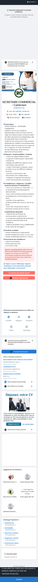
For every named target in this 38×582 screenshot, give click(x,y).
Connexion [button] (31, 2)
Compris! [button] (19, 579)
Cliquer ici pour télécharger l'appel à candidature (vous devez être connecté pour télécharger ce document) (17, 266)
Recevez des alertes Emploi (20, 273)
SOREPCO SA (19, 108)
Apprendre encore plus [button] (10, 573)
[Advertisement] (19, 38)
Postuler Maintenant (20, 278)
